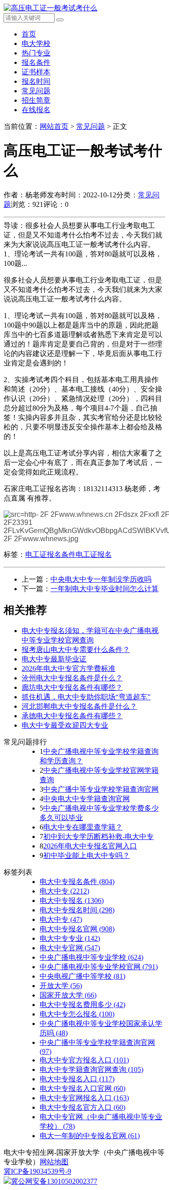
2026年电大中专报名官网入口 (90, 846)
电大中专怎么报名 (77, 1014)
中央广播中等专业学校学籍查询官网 (101, 789)
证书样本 (36, 72)
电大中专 (64, 891)
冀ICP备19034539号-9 (37, 1171)
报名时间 (36, 81)
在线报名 (36, 110)
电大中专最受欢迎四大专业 (65, 725)
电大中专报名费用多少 (82, 1004)
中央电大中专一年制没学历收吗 (100, 579)
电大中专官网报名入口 (84, 1098)
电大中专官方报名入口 (84, 1060)
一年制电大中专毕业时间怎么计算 (104, 589)
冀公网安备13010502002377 (54, 1181)
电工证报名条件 (50, 554)
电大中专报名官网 (77, 929)
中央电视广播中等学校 (82, 976)
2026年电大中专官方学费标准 (68, 668)
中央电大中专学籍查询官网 (86, 798)
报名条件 (36, 62)
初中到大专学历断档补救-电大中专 (98, 836)
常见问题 (36, 91)
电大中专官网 (70, 948)
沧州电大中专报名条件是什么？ (72, 678)
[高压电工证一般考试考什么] (50, 8)
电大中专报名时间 (77, 910)
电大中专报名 (72, 900)
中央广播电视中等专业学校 (91, 957)
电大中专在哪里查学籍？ (83, 827)
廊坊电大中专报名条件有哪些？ (72, 687)
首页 (29, 34)
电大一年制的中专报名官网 (90, 1136)
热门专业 (36, 53)
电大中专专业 (70, 938)
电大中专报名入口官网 (82, 1088)
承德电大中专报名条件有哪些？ (72, 716)
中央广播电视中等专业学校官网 (99, 967)
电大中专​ (61, 919)
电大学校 (36, 43)
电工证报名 (94, 554)
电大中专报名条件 (77, 881)
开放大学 (61, 985)
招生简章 (36, 100)
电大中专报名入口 (77, 1079)
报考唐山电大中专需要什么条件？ (76, 649)
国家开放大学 (68, 995)
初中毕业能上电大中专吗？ (86, 855)
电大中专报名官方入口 (82, 1107)
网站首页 (54, 126)
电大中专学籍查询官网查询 (91, 1069)
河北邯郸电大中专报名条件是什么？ (79, 706)
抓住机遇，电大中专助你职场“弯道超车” (86, 697)
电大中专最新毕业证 (54, 659)
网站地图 (54, 1162)
